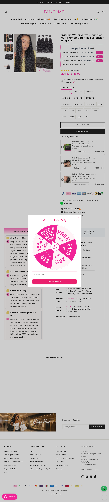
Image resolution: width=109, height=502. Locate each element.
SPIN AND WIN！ (54, 281)
